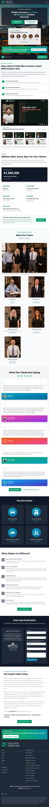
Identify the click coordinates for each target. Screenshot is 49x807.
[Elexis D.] (30, 142)
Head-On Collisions (30, 770)
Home (3, 752)
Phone (28, 635)
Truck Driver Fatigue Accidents (33, 765)
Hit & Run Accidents (30, 763)
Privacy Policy (33, 797)
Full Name (29, 630)
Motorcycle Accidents (31, 758)
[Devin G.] (8, 135)
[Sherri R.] (19, 142)
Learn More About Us (24, 609)
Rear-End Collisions (30, 773)
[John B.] (41, 142)
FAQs (3, 758)
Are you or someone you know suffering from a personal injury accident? (35, 641)
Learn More (13, 520)
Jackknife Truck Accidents (32, 780)
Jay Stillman (4, 772)
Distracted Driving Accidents (32, 768)
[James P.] (30, 135)
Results (3, 760)
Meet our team (24, 42)
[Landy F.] (8, 142)
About (3, 755)
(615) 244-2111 (27, 788)
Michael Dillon (5, 770)
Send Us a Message (32, 659)
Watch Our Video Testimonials (31, 489)
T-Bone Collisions (30, 778)
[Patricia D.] (19, 135)
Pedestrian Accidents (31, 760)
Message (29, 651)
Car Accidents (29, 752)
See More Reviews (14, 489)
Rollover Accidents (30, 775)
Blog (3, 763)
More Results (41, 220)
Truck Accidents (29, 755)
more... (28, 390)
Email (28, 646)
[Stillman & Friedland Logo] (8, 2)
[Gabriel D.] (41, 135)
